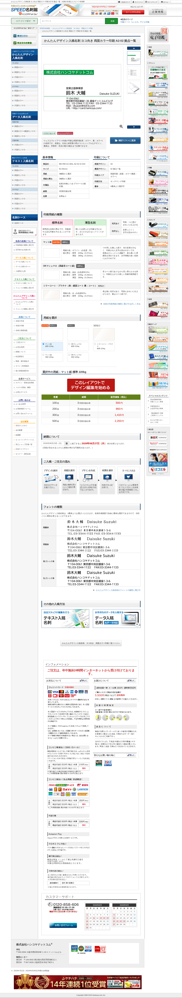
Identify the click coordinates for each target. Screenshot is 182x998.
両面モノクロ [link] (19, 72)
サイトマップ (152, 2)
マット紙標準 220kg (49, 345)
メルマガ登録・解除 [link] (23, 387)
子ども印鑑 (144, 22)
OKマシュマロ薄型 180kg (76, 356)
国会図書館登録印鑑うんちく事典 (156, 401)
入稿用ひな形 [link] (21, 271)
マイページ (139, 2)
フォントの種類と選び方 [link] (25, 288)
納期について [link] (21, 352)
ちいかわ (135, 22)
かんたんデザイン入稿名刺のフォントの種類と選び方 (118, 590)
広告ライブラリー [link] (22, 449)
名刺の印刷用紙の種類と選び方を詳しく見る (122, 304)
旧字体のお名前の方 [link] (23, 250)
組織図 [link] (18, 435)
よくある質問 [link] (21, 404)
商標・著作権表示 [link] (22, 361)
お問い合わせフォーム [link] (24, 414)
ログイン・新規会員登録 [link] (25, 383)
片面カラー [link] (18, 77)
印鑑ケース (125, 22)
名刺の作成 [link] (20, 321)
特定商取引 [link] (20, 357)
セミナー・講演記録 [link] (23, 454)
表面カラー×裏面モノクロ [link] (24, 131)
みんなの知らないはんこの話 (156, 421)
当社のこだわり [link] (21, 425)
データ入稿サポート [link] (23, 267)
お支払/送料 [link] (20, 347)
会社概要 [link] (19, 430)
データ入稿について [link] (23, 262)
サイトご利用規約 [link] (22, 366)
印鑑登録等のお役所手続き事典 (156, 407)
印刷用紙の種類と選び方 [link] (25, 245)
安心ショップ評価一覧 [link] (24, 444)
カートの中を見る (133, 12)
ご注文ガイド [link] (21, 342)
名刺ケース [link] (18, 223)
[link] (24, 55)
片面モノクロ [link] (19, 82)
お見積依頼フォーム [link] (23, 409)
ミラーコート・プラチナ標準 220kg (105, 346)
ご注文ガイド (125, 2)
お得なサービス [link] (21, 392)
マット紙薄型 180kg (49, 356)
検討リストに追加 (127, 140)
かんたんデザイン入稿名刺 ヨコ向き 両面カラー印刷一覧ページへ (91, 643)
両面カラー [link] (18, 67)
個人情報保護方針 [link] (22, 371)
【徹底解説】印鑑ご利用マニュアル (156, 414)
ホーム (165, 2)
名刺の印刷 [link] (20, 326)
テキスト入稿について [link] (24, 283)
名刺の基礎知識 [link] (21, 330)
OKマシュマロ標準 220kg (76, 345)
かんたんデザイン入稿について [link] (25, 303)
